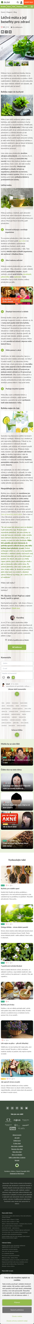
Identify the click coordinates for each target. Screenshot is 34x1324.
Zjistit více (16, 608)
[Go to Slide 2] (17, 63)
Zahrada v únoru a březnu (8, 1266)
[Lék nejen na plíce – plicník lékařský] (17, 1029)
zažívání (8, 703)
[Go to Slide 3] (25, 63)
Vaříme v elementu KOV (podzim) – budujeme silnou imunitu (17, 1223)
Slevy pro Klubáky (17, 1154)
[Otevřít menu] (32, 6)
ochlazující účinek (13, 711)
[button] (17, 47)
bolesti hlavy (5, 719)
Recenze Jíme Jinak (17, 1149)
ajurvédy (22, 241)
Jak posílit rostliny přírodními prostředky (12, 1234)
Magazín (9, 12)
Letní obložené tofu (7, 1273)
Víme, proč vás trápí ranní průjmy (10, 1251)
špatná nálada (23, 703)
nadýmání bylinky (15, 714)
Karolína (20, 618)
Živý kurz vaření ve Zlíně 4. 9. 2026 (10, 1221)
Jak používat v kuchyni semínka (9, 1249)
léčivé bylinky (10, 705)
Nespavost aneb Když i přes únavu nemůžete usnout (15, 1262)
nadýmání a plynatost (15, 719)
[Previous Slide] (2, 48)
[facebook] (6, 31)
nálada (17, 705)
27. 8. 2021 (14, 684)
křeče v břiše (28, 708)
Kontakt (17, 1160)
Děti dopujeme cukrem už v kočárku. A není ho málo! (15, 1259)
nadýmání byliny (6, 717)
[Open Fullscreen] (32, 37)
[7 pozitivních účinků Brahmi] (17, 952)
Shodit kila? (28, 2)
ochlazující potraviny (25, 711)
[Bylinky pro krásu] (17, 991)
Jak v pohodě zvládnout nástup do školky (12, 1225)
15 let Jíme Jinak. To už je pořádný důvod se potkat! (14, 1232)
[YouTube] (26, 1108)
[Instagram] (12, 1108)
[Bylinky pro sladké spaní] (17, 874)
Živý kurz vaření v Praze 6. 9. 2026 (10, 1219)
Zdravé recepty (17, 1135)
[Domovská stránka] (5, 2)
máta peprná (12, 725)
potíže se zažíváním (6, 722)
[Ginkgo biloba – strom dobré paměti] (17, 913)
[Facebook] (7, 1108)
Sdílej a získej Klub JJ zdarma (17, 1157)
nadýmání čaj (22, 717)
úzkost (3, 705)
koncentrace (15, 703)
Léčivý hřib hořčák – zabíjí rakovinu (10, 1228)
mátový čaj (4, 711)
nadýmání (17, 277)
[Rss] (21, 1108)
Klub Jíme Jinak (17, 1152)
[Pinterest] (17, 1108)
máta (3, 703)
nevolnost (4, 725)
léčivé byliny (24, 705)
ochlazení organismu (17, 708)
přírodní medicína (6, 708)
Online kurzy (17, 1140)
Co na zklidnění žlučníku (8, 1253)
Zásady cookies (17, 1316)
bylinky (24, 719)
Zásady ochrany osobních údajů (17, 1321)
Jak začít (17, 1138)
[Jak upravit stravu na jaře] (17, 1068)
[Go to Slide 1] (9, 63)
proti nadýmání (5, 714)
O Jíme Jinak (17, 1143)
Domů (3, 12)
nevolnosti (27, 274)
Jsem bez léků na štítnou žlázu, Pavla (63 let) (13, 1264)
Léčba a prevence (21, 725)
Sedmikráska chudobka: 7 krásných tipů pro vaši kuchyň (16, 1230)
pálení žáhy (5, 277)
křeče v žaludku (24, 722)
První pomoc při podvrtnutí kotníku (10, 1255)
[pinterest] (10, 31)
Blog (15, 12)
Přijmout (17, 1302)
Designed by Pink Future (17, 1173)
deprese (24, 714)
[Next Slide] (32, 48)
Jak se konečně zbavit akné (11, 514)
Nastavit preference (17, 1310)
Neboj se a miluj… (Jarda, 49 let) (10, 1257)
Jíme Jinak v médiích (17, 1146)
